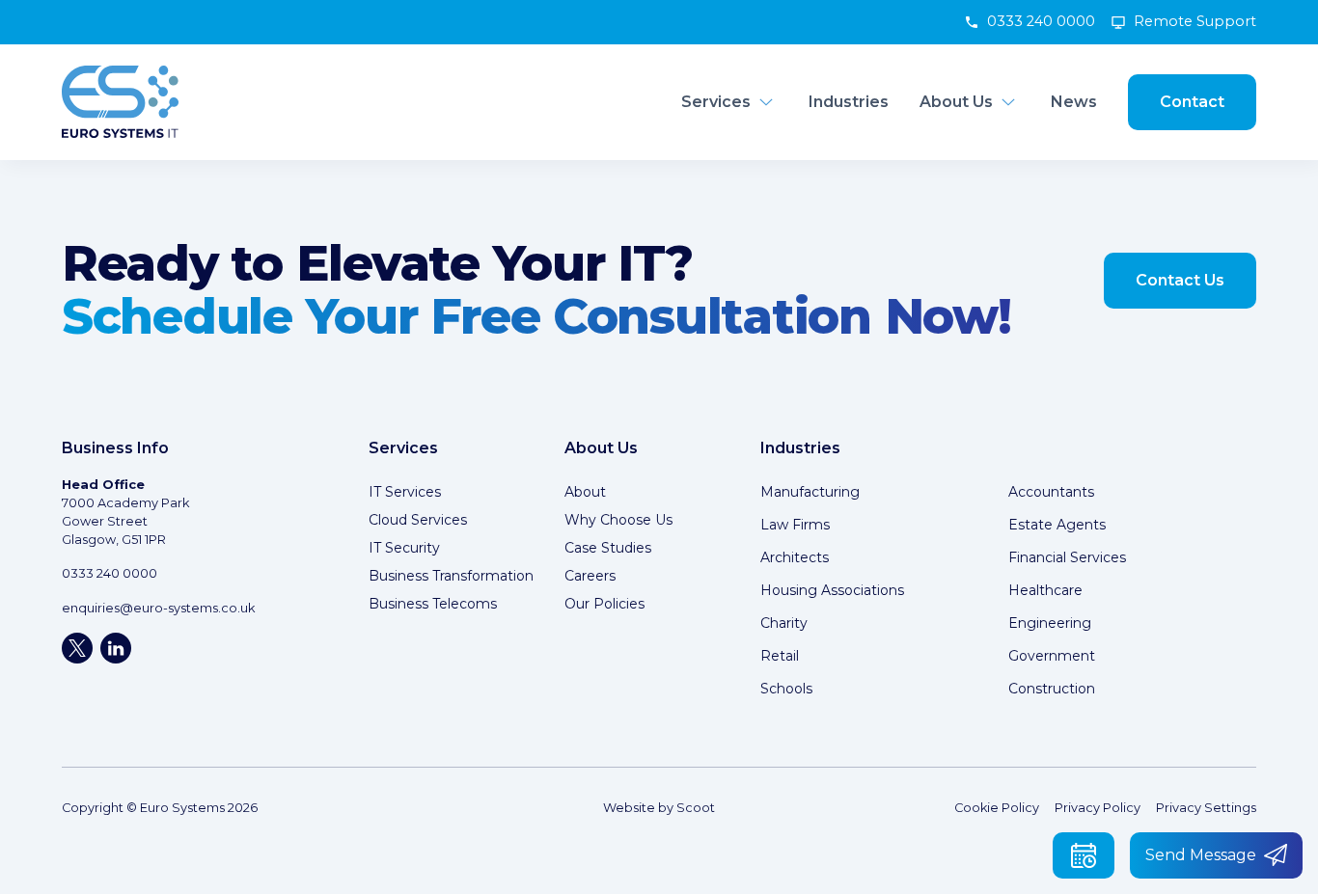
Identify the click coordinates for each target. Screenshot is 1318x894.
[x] (77, 648)
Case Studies (607, 547)
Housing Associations (832, 590)
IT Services (405, 492)
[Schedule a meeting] (1083, 855)
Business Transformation (451, 575)
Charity (784, 623)
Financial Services (1067, 557)
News (1074, 102)
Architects (794, 557)
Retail (779, 655)
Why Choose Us (618, 519)
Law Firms (795, 524)
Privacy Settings (1206, 807)
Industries (849, 102)
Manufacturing (810, 492)
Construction (1051, 688)
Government (1051, 655)
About (585, 492)
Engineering (1049, 623)
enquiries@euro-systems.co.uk (158, 608)
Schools (786, 688)
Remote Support (1195, 21)
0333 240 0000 (1041, 21)
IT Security (404, 547)
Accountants (1051, 492)
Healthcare (1045, 590)
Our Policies (604, 603)
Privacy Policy (1097, 807)
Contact (1192, 102)
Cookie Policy (996, 807)
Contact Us (1180, 280)
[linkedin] (115, 648)
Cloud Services (418, 519)
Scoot (695, 807)
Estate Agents (1057, 524)
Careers (590, 575)
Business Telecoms (433, 603)
